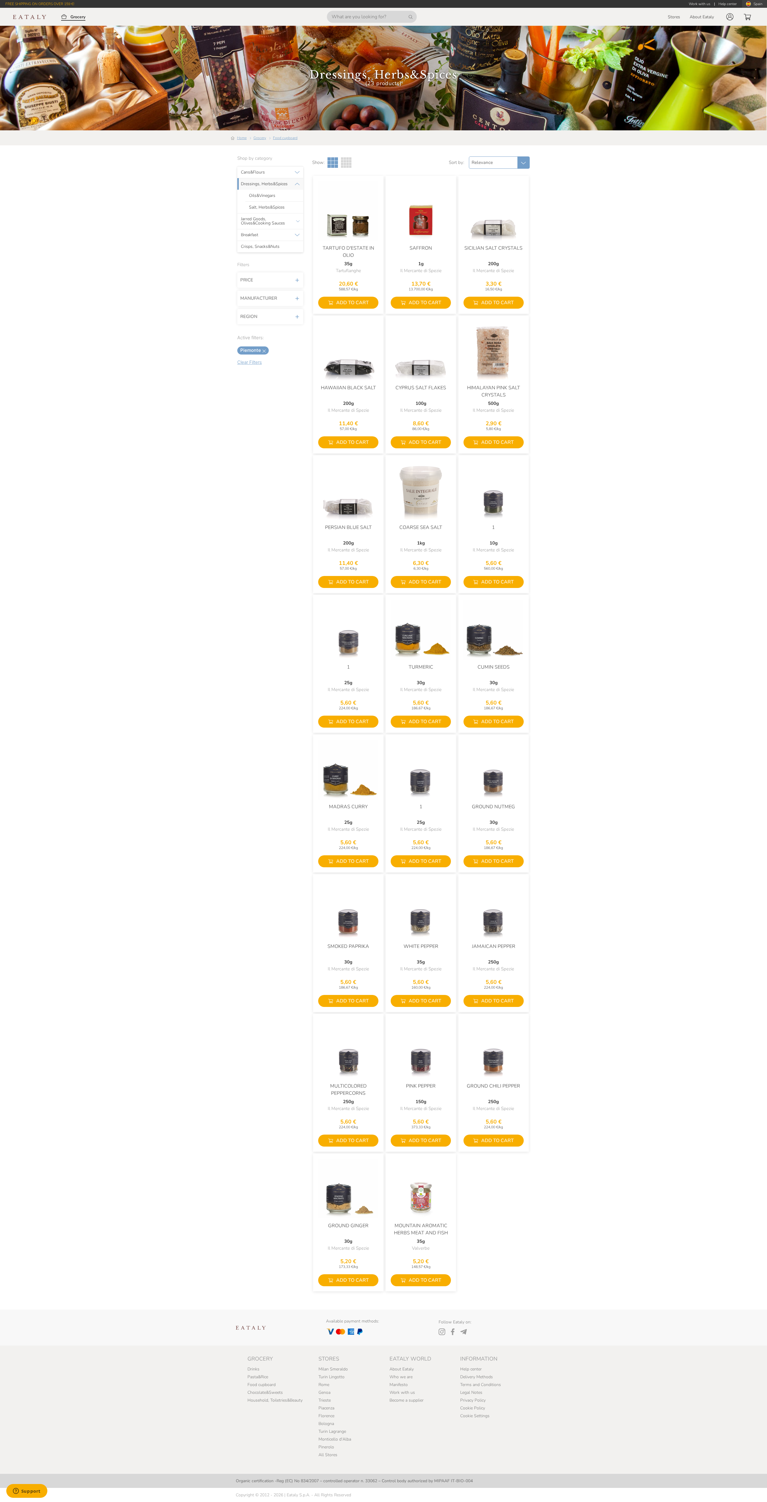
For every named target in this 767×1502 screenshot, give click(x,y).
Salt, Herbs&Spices (267, 207)
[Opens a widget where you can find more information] (26, 1491)
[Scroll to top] (751, 1490)
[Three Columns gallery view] (332, 162)
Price (246, 280)
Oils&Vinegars (262, 196)
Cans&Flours (253, 172)
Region (248, 316)
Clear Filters (249, 362)
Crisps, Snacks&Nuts (260, 247)
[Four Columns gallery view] (346, 162)
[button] (730, 16)
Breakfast (249, 235)
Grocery (259, 137)
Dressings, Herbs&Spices (264, 184)
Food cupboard (285, 137)
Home (242, 137)
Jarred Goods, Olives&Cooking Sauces (263, 221)
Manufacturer (258, 298)
